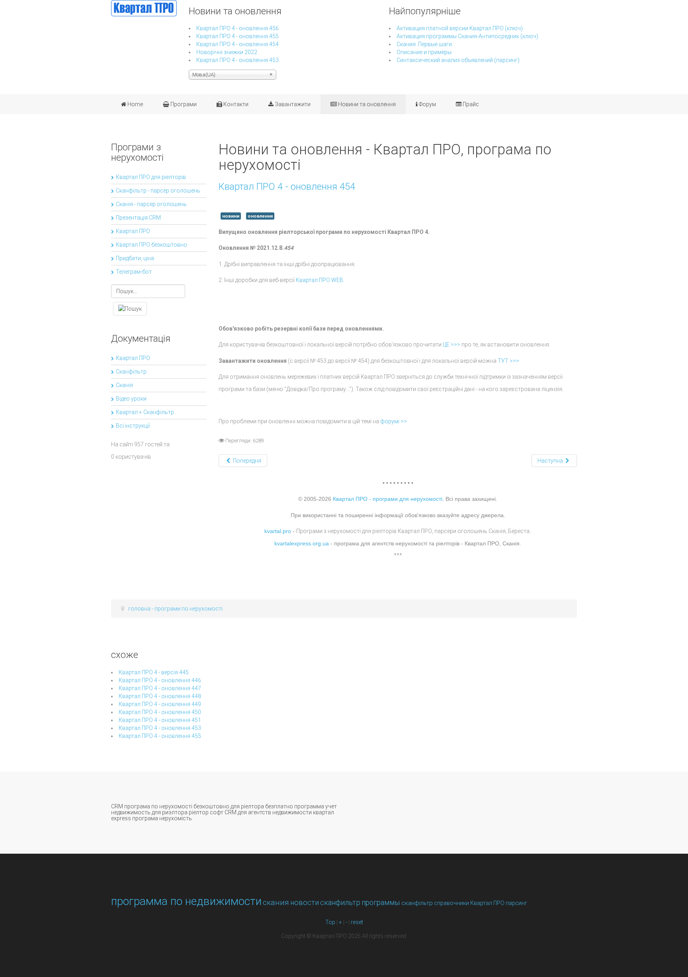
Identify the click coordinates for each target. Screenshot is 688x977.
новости (304, 902)
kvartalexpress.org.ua (301, 543)
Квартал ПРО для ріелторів (151, 177)
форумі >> (393, 421)
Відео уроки (131, 398)
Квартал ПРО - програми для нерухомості (387, 499)
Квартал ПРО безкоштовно (151, 244)
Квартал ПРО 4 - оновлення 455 (160, 736)
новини (230, 216)
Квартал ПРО (133, 231)
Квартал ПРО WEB (319, 280)
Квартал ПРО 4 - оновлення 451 (160, 720)
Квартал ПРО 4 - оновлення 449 (160, 704)
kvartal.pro (277, 531)
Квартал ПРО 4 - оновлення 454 (287, 186)
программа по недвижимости (186, 901)
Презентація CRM (138, 217)
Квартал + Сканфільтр (145, 412)
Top (330, 922)
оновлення (260, 216)
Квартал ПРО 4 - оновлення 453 (160, 728)
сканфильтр (340, 902)
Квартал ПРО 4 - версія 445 (154, 672)
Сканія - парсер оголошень (151, 204)
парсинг (516, 903)
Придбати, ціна (135, 258)
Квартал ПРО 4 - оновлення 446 (160, 680)
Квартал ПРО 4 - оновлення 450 (160, 712)
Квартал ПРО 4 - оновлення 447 (160, 688)
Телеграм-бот (134, 272)
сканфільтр (417, 903)
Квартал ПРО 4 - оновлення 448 (160, 696)
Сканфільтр (131, 371)
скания (276, 902)
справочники (451, 903)
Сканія (124, 385)
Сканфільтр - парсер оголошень (158, 190)
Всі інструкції (133, 425)
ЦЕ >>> (451, 344)
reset (357, 922)
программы (381, 902)
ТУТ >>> (508, 361)
